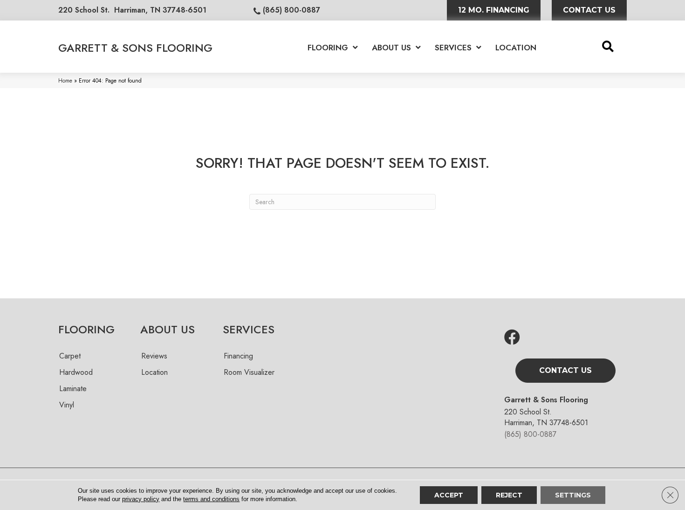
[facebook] (512, 337)
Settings (573, 495)
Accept (448, 495)
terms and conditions (211, 499)
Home (65, 80)
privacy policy (140, 499)
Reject (509, 495)
